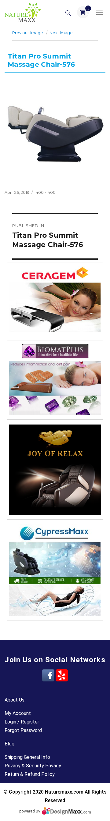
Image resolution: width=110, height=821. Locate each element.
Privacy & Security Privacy (33, 766)
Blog (9, 744)
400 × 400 (46, 192)
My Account (18, 713)
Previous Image (27, 32)
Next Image (61, 32)
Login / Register (22, 722)
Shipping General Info (27, 757)
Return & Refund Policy (30, 774)
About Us (14, 700)
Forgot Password (23, 730)
